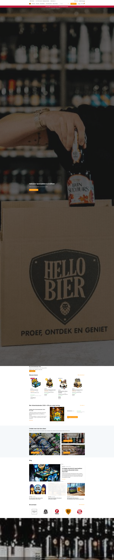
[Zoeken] (68, 3)
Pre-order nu (82, 405)
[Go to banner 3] (73, 450)
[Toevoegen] (41, 399)
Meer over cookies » (70, 558)
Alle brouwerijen (81, 504)
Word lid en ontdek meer (68, 440)
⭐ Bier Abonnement (49, 3)
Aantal (68, 415)
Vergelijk (37, 391)
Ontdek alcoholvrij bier (35, 452)
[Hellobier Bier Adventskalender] (36, 383)
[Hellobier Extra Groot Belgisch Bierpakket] (50, 383)
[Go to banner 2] (73, 438)
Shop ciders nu (66, 452)
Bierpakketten (42, 3)
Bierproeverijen (55, 3)
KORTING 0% (60, 378)
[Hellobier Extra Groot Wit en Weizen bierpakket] (64, 384)
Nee (64, 558)
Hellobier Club (73, 3)
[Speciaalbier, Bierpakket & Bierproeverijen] (30, 4)
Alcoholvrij (37, 3)
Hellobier (32, 388)
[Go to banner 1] (44, 444)
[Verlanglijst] (81, 3)
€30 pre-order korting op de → (57, 6)
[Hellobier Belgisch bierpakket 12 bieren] (77, 383)
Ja (60, 558)
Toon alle (30, 463)
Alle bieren (33, 3)
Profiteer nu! (32, 371)
